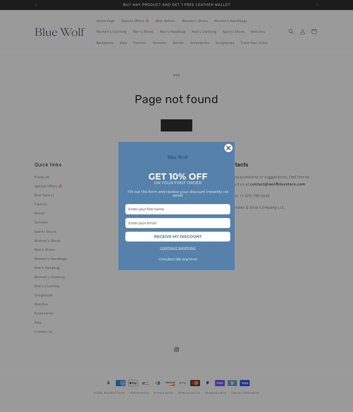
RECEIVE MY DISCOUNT (178, 236)
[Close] (228, 148)
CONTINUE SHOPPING (178, 248)
